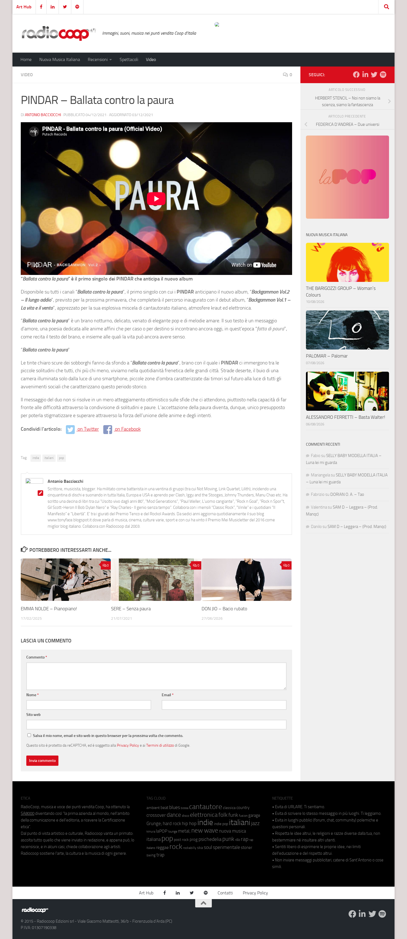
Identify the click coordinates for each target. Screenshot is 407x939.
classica (229, 807)
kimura (150, 831)
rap (244, 839)
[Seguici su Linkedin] (365, 74)
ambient (153, 807)
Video (151, 59)
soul (208, 847)
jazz (255, 823)
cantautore (205, 806)
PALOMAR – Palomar (327, 356)
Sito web (33, 714)
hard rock (172, 823)
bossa (184, 808)
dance (174, 814)
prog (194, 839)
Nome (32, 695)
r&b (237, 840)
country (242, 807)
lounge (172, 831)
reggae (162, 847)
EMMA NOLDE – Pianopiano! (49, 608)
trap (160, 855)
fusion (243, 815)
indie (35, 458)
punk (228, 839)
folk (223, 815)
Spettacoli (129, 59)
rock (175, 846)
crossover (156, 815)
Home (26, 59)
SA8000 (27, 813)
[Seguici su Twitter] (374, 74)
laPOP (161, 831)
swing (151, 855)
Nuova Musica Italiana (59, 59)
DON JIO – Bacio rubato (224, 608)
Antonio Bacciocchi (43, 115)
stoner (246, 847)
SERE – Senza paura (131, 608)
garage (254, 815)
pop (61, 458)
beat (164, 807)
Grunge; (154, 823)
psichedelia (210, 839)
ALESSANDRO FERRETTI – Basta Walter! (345, 417)
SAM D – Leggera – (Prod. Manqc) (357, 526)
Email (168, 695)
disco (185, 816)
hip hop (189, 823)
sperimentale (226, 847)
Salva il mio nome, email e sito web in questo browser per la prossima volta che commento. (108, 735)
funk (233, 815)
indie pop (221, 823)
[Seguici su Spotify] (383, 74)
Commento (36, 657)
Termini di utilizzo (160, 745)
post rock (181, 839)
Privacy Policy (128, 745)
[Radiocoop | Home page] (59, 33)
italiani (49, 458)
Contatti (225, 892)
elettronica (204, 814)
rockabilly (189, 848)
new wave (204, 830)
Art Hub (24, 6)
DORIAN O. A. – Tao (347, 494)
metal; (184, 831)
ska (200, 847)
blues (174, 807)
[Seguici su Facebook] (356, 74)
